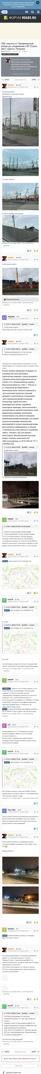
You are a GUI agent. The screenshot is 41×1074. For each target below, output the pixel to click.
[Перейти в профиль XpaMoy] (8, 61)
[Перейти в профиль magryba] (4, 317)
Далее (34, 79)
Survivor (11, 929)
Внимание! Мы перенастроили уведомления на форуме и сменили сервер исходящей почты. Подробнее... (18, 4)
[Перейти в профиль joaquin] (4, 520)
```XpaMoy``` (25, 324)
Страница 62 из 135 (21, 80)
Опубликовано (18, 87)
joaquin (10, 519)
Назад (7, 79)
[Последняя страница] (38, 79)
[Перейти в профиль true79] (4, 600)
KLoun (8, 51)
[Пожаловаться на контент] (35, 87)
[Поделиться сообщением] (37, 87)
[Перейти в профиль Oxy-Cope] (4, 811)
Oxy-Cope (12, 810)
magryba (11, 317)
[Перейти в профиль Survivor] (4, 930)
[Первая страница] (2, 79)
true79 (23, 526)
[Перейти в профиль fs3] (4, 725)
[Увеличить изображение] (20, 464)
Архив (25, 51)
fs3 (9, 725)
